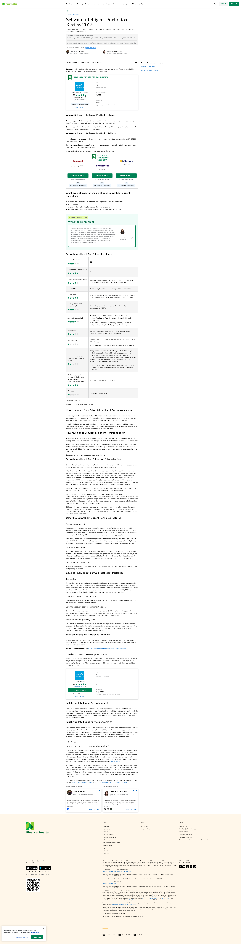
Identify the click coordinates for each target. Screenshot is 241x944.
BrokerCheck (162, 900)
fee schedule (147, 900)
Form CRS (145, 898)
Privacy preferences (185, 837)
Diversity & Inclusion (110, 837)
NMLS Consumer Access (109, 871)
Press (104, 848)
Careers (105, 831)
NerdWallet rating (79, 686)
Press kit (105, 851)
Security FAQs (145, 829)
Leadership (106, 829)
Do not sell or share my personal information (194, 840)
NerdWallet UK (126, 935)
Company (106, 826)
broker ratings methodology (82, 782)
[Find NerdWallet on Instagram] (187, 866)
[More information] (85, 97)
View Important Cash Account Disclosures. (124, 904)
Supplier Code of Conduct (187, 829)
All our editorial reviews (150, 70)
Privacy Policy (166, 898)
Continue (37, 937)
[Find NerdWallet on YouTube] (183, 866)
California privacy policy (187, 834)
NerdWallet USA (110, 935)
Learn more (77, 175)
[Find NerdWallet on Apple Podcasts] (191, 866)
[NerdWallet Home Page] (9, 4)
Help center (145, 826)
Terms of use (183, 826)
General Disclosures (137, 900)
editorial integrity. (117, 761)
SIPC (157, 897)
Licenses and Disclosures (124, 871)
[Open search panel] (215, 4)
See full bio (94, 810)
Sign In (223, 4)
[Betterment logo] (126, 161)
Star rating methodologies (111, 842)
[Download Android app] (45, 868)
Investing (75, 10)
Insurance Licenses (168, 879)
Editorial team (107, 845)
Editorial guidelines (109, 840)
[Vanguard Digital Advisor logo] (78, 161)
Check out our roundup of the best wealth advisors (107, 649)
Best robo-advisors (148, 67)
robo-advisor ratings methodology (114, 782)
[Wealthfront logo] (102, 166)
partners (130, 38)
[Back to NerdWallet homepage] (67, 11)
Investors (106, 853)
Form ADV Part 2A (154, 898)
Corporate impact (109, 834)
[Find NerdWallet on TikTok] (194, 866)
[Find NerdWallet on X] (180, 866)
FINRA (153, 897)
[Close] (43, 928)
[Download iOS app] (32, 868)
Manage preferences (21, 937)
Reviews (83, 10)
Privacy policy (183, 831)
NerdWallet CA (141, 935)
